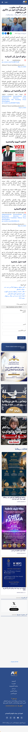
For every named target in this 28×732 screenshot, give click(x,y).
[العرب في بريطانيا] (25, 2)
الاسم (24, 324)
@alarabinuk (14, 609)
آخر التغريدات (21, 597)
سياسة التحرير (13, 691)
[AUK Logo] (14, 674)
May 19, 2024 (22, 226)
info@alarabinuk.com (11, 706)
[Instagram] (14, 718)
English (6, 2)
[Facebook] (6, 33)
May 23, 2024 (22, 67)
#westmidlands (17, 96)
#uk (12, 99)
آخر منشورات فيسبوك (19, 614)
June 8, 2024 (22, 107)
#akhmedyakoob (6, 96)
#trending (18, 99)
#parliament (5, 98)
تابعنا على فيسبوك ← (14, 661)
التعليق (24, 311)
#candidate (13, 217)
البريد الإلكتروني (22, 330)
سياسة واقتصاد (9, 14)
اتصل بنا (14, 683)
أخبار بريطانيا (18, 14)
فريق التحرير (14, 693)
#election (16, 98)
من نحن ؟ (14, 698)
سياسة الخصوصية (13, 686)
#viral (24, 99)
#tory (24, 217)
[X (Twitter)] (8, 33)
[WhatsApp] (11, 33)
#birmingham (6, 101)
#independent (6, 99)
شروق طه (23, 33)
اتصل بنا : (19, 706)
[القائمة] (2, 2)
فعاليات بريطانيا (21, 449)
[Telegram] (3, 33)
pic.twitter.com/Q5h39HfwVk (10, 221)
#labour (20, 217)
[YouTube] (18, 718)
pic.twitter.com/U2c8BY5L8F (10, 62)
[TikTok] (10, 718)
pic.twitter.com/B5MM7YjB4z (11, 103)
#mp (24, 96)
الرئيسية (24, 14)
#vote (24, 98)
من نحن (14, 688)
